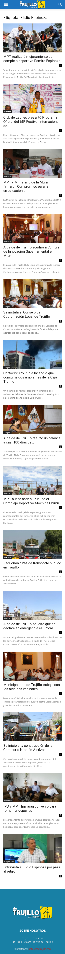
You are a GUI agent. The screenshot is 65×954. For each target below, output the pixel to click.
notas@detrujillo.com (40, 948)
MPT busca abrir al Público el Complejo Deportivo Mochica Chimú (31, 501)
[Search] (60, 4)
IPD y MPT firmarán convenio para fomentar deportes (29, 808)
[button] (5, 4)
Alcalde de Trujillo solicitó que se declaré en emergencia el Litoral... (29, 626)
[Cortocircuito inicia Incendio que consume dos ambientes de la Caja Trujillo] (32, 354)
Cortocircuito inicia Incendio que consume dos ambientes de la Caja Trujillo (30, 377)
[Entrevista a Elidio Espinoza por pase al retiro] (32, 848)
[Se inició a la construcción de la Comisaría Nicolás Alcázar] (32, 726)
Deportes (8, 801)
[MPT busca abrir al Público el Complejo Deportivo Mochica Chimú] (32, 480)
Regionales (9, 861)
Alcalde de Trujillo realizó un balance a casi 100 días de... (31, 440)
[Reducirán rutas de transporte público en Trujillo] (32, 544)
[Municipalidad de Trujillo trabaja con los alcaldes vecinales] (32, 666)
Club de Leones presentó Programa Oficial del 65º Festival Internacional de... (31, 121)
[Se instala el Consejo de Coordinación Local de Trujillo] (32, 293)
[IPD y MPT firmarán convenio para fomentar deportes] (32, 787)
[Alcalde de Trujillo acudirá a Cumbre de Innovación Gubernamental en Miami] (32, 228)
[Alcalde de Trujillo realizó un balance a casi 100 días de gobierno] (32, 419)
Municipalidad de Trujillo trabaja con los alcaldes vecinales (31, 687)
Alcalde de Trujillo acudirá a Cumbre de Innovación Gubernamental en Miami (31, 251)
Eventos (7, 112)
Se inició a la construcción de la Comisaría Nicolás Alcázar (27, 748)
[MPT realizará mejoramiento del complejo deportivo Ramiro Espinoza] (32, 37)
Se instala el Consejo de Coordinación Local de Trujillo (26, 314)
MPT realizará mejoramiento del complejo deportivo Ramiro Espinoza (31, 59)
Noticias (7, 176)
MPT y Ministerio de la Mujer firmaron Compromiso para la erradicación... (25, 186)
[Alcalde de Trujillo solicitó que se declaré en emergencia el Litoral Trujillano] (32, 605)
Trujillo (7, 51)
